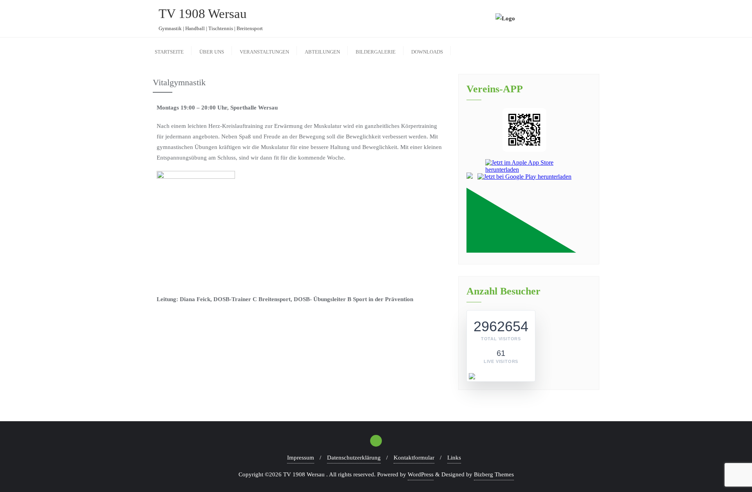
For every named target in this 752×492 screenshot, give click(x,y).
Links (454, 457)
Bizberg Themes (494, 474)
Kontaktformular (414, 457)
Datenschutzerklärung (354, 457)
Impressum (300, 457)
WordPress (421, 474)
